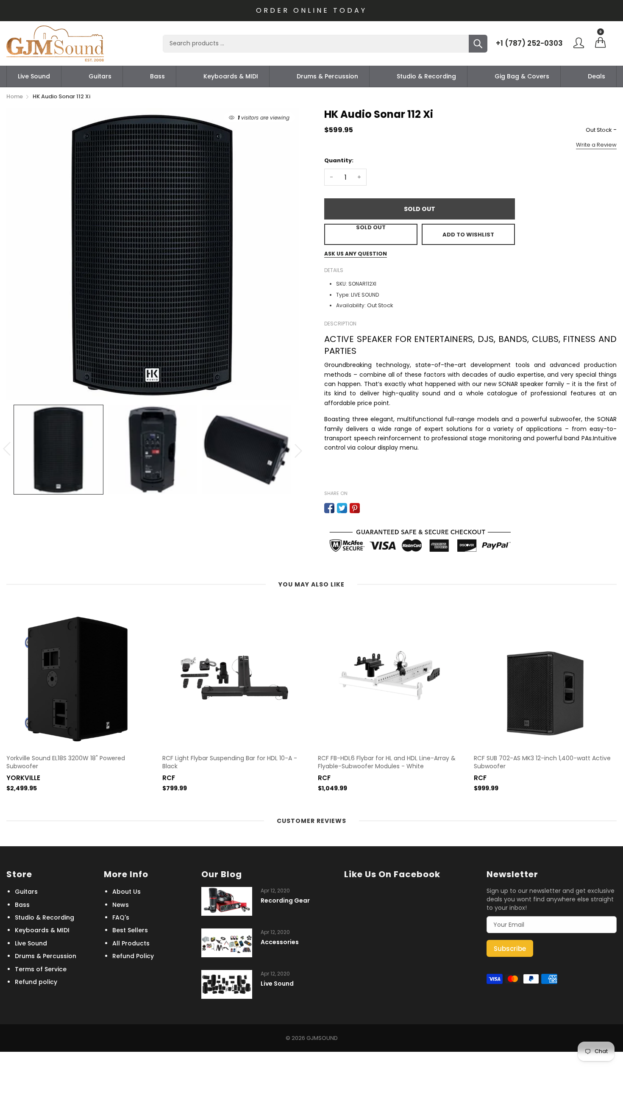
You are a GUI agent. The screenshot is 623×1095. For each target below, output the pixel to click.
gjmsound (322, 1038)
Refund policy (36, 982)
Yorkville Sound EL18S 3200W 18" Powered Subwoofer (65, 762)
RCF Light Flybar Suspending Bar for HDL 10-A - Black (229, 762)
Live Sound (34, 76)
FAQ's (120, 917)
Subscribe (510, 948)
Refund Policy (133, 956)
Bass (157, 76)
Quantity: (338, 160)
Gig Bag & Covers (522, 76)
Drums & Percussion (327, 76)
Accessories (280, 942)
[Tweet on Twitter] (342, 508)
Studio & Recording (426, 76)
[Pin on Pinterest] (355, 508)
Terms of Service (41, 969)
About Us (126, 891)
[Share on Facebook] (329, 508)
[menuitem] (33, 76)
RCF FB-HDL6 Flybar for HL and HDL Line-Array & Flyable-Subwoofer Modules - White (387, 762)
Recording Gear (285, 901)
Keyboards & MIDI (230, 76)
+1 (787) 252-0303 (529, 43)
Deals (596, 76)
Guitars (100, 76)
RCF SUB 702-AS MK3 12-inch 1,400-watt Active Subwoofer (542, 762)
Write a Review (596, 145)
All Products (131, 943)
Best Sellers (130, 930)
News (120, 904)
